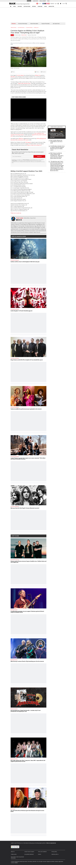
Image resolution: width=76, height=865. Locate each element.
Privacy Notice (14, 160)
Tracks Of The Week (45, 23)
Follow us (37, 71)
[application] (28, 108)
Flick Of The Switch (34, 23)
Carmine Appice (20, 75)
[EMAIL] (21, 220)
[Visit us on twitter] (45, 3)
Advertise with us (55, 854)
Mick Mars (13, 76)
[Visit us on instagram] (47, 3)
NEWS (14, 6)
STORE (45, 6)
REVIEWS (34, 6)
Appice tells (24, 83)
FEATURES (20, 6)
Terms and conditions (42, 851)
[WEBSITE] (19, 220)
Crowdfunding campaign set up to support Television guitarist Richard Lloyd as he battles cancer (57, 148)
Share (14, 71)
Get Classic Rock (56, 23)
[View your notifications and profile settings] (60, 3)
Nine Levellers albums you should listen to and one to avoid (56, 141)
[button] (64, 3)
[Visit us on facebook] (43, 3)
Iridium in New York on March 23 (34, 145)
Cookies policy (14, 854)
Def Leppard (28, 142)
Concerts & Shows (29, 27)
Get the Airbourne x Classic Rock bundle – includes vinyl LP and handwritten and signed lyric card (57, 135)
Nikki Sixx (21, 138)
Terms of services (26, 159)
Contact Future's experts (29, 851)
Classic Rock (23, 35)
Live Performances (21, 27)
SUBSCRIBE (40, 6)
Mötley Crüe (37, 75)
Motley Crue (36, 27)
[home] (10, 6)
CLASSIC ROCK (35, 0)
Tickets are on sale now (16, 213)
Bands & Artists (13, 27)
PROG (48, 0)
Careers (39, 854)
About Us (13, 851)
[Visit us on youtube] (49, 3)
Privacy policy (54, 851)
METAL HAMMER (43, 0)
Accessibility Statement (29, 854)
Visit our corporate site (51, 843)
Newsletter (44, 71)
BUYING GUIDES (27, 6)
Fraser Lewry (17, 35)
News (12, 35)
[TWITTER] (17, 220)
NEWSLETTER (51, 6)
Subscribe (52, 3)
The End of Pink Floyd (22, 23)
